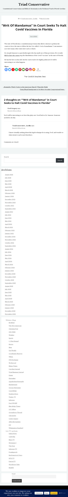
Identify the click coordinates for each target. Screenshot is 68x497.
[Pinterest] (20, 69)
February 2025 (10, 230)
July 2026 (8, 178)
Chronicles (12, 415)
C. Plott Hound (14, 341)
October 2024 (9, 243)
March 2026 (9, 190)
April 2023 (8, 298)
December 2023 (10, 274)
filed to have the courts (12, 55)
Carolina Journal (14, 369)
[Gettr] (13, 69)
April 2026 (8, 187)
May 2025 (8, 221)
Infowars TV (13, 449)
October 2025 (9, 205)
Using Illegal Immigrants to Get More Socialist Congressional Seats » (42, 89)
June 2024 (8, 255)
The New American (15, 326)
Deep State (38, 76)
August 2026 (9, 174)
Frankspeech (13, 452)
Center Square (13, 419)
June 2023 (8, 292)
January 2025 (9, 233)
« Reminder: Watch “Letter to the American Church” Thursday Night (25, 87)
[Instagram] (30, 69)
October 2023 (9, 280)
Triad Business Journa (16, 372)
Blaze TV (12, 440)
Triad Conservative (34, 4)
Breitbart (12, 322)
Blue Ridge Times (14, 406)
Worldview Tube (14, 464)
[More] (33, 69)
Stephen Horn (13, 394)
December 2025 (10, 199)
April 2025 (8, 224)
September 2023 (10, 283)
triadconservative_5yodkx (29, 18)
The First (12, 446)
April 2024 (8, 261)
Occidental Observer (15, 353)
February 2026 (10, 193)
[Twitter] (9, 69)
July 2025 (8, 215)
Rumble (11, 467)
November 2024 (10, 240)
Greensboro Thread (15, 412)
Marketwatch (13, 384)
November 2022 (10, 314)
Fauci (44, 76)
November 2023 (10, 277)
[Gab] (16, 69)
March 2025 (9, 227)
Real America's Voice (15, 455)
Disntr (11, 375)
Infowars (12, 400)
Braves (11, 344)
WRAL (11, 357)
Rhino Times (13, 366)
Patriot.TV (12, 461)
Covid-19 (31, 76)
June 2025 (8, 218)
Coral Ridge (13, 391)
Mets (10, 347)
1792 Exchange (13, 360)
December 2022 (10, 311)
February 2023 (10, 305)
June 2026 (8, 181)
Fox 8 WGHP (13, 403)
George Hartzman (15, 388)
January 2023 (9, 308)
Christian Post (13, 329)
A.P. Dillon (12, 409)
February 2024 (10, 267)
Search (6, 157)
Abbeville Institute (15, 422)
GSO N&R (12, 332)
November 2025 (10, 202)
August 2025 (9, 212)
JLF (10, 425)
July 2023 (8, 289)
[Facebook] (6, 69)
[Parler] (26, 69)
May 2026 (8, 184)
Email (13, 474)
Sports (11, 338)
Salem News (13, 433)
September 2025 (10, 209)
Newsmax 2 (12, 443)
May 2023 (8, 295)
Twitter (11, 397)
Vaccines (33, 36)
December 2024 (10, 236)
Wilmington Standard (16, 428)
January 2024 (9, 271)
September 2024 (10, 246)
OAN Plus (12, 437)
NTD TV (11, 458)
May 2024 (8, 258)
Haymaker (12, 378)
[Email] (23, 69)
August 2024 (9, 249)
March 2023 (9, 302)
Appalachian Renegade (16, 381)
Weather (11, 335)
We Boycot (12, 363)
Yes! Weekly (12, 350)
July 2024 (8, 252)
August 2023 (9, 286)
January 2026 (9, 196)
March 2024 (9, 264)
